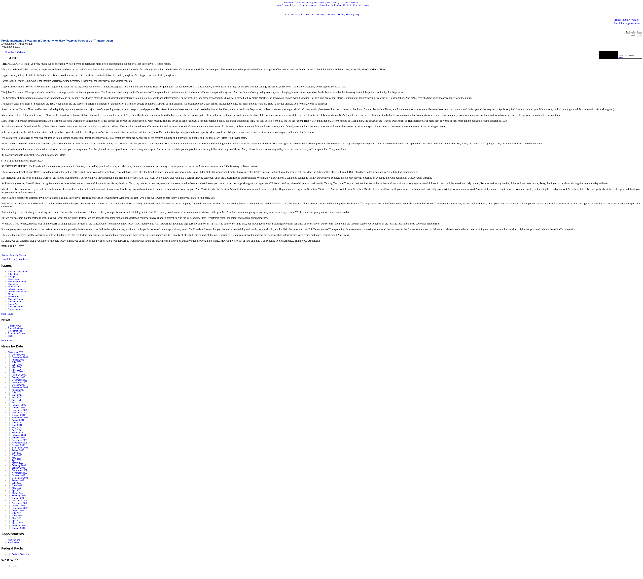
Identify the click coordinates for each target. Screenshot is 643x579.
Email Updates (291, 14)
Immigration (13, 286)
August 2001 (18, 510)
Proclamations (15, 331)
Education (13, 274)
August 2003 (18, 450)
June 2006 (17, 365)
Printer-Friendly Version (626, 19)
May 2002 (16, 488)
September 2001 (20, 508)
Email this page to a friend (627, 23)
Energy (11, 276)
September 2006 (20, 357)
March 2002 (17, 493)
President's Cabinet (15, 52)
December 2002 (19, 470)
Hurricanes (13, 284)
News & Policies (350, 2)
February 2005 (19, 405)
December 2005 (19, 380)
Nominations (14, 540)
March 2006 (17, 372)
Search (331, 14)
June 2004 (17, 425)
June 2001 (17, 515)
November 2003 (19, 442)
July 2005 (16, 392)
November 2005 (19, 382)
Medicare (12, 294)
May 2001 (16, 518)
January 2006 (18, 377)
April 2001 (16, 520)
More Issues (7, 314)
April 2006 (16, 370)
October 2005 (18, 385)
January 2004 (18, 437)
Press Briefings (15, 328)
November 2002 (19, 473)
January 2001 (18, 528)
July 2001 (16, 513)
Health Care (13, 279)
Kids (294, 5)
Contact (347, 5)
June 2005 (17, 395)
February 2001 (19, 525)
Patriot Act (13, 304)
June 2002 (17, 485)
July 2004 (16, 422)
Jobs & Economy (16, 289)
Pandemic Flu (14, 301)
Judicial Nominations (18, 291)
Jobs (338, 5)
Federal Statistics (20, 554)
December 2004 (19, 410)
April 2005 (16, 400)
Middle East (14, 296)
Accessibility (318, 14)
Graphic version (361, 5)
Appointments (326, 5)
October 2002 (18, 475)
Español (305, 14)
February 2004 (19, 435)
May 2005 (16, 397)
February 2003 (19, 465)
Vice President (304, 2)
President (288, 2)
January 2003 (18, 468)
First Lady (319, 2)
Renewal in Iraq (15, 306)
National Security (16, 299)
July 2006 (16, 362)
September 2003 (20, 447)
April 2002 (16, 490)
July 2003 (16, 453)
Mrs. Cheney (333, 2)
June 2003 (17, 455)
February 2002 (19, 495)
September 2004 (20, 417)
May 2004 (16, 427)
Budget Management (18, 271)
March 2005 (17, 402)
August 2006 (18, 360)
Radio (11, 336)
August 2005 (18, 390)
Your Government (308, 5)
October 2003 (18, 445)
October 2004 (18, 415)
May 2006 (16, 367)
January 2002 (18, 498)
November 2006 (15, 352)
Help (357, 14)
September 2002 (20, 478)
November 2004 (19, 412)
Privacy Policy (345, 14)
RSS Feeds (7, 340)
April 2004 (16, 430)
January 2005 (18, 407)
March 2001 (17, 523)
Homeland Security (17, 281)
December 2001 (19, 500)
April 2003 (16, 460)
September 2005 (20, 387)
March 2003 (17, 463)
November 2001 (19, 503)
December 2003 (19, 440)
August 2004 (18, 420)
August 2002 (18, 480)
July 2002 (16, 483)
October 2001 (18, 505)
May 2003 (16, 458)
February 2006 (19, 375)
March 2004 (17, 432)
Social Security (15, 309)
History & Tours (282, 5)
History (15, 566)
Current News (14, 326)
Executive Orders (16, 333)
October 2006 (18, 354)
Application (13, 542)
